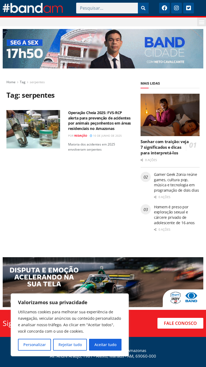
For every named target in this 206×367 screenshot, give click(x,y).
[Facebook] (164, 8)
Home (11, 82)
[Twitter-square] (188, 8)
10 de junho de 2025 (107, 135)
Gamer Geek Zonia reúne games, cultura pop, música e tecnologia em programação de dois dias (176, 182)
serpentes (37, 82)
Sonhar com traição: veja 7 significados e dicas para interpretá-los (165, 147)
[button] (201, 21)
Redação (80, 135)
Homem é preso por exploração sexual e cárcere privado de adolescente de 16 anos (174, 214)
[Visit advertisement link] (103, 48)
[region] (70, 324)
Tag (22, 82)
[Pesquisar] (143, 8)
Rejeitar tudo (70, 344)
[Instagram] (176, 8)
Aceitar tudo (105, 344)
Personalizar (34, 344)
